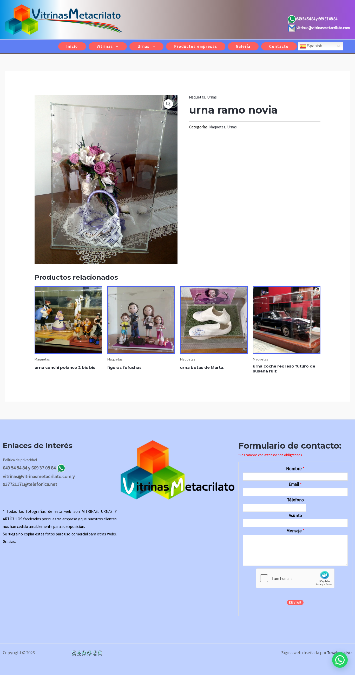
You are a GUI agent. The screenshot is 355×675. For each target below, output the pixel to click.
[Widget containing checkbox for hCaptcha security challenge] (295, 578)
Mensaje (295, 531)
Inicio (72, 46)
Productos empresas (195, 46)
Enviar (295, 602)
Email (295, 484)
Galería (243, 46)
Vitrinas (105, 46)
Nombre (295, 468)
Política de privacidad (20, 459)
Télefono (295, 500)
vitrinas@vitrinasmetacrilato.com (323, 27)
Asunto (295, 515)
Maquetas (197, 97)
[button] (168, 104)
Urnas (143, 46)
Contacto (279, 46)
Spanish (314, 46)
